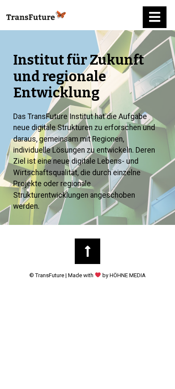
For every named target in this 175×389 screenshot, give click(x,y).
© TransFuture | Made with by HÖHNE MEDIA (87, 275)
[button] (155, 17)
